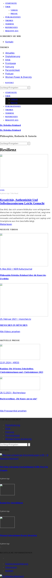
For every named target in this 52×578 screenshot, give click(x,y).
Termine (9, 24)
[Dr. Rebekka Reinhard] (12, 576)
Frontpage (10, 63)
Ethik (7, 59)
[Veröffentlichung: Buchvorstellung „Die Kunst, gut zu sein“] (20, 389)
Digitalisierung (12, 56)
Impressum (11, 567)
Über (7, 7)
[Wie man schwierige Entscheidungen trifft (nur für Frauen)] (26, 458)
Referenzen (11, 27)
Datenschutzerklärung (16, 563)
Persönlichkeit (12, 70)
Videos (14, 10)
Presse (14, 14)
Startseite (11, 3)
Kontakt (9, 41)
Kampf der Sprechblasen (11, 503)
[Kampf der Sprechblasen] (7, 494)
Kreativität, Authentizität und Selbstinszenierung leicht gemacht (22, 201)
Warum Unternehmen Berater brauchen (18, 535)
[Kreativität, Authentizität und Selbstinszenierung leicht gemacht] (24, 186)
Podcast (9, 73)
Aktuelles (10, 52)
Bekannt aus (11, 31)
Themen (9, 20)
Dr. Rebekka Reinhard (10, 125)
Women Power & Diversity (18, 77)
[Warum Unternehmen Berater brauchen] (7, 527)
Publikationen (13, 17)
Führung (9, 66)
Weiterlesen (6, 224)
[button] (10, 331)
